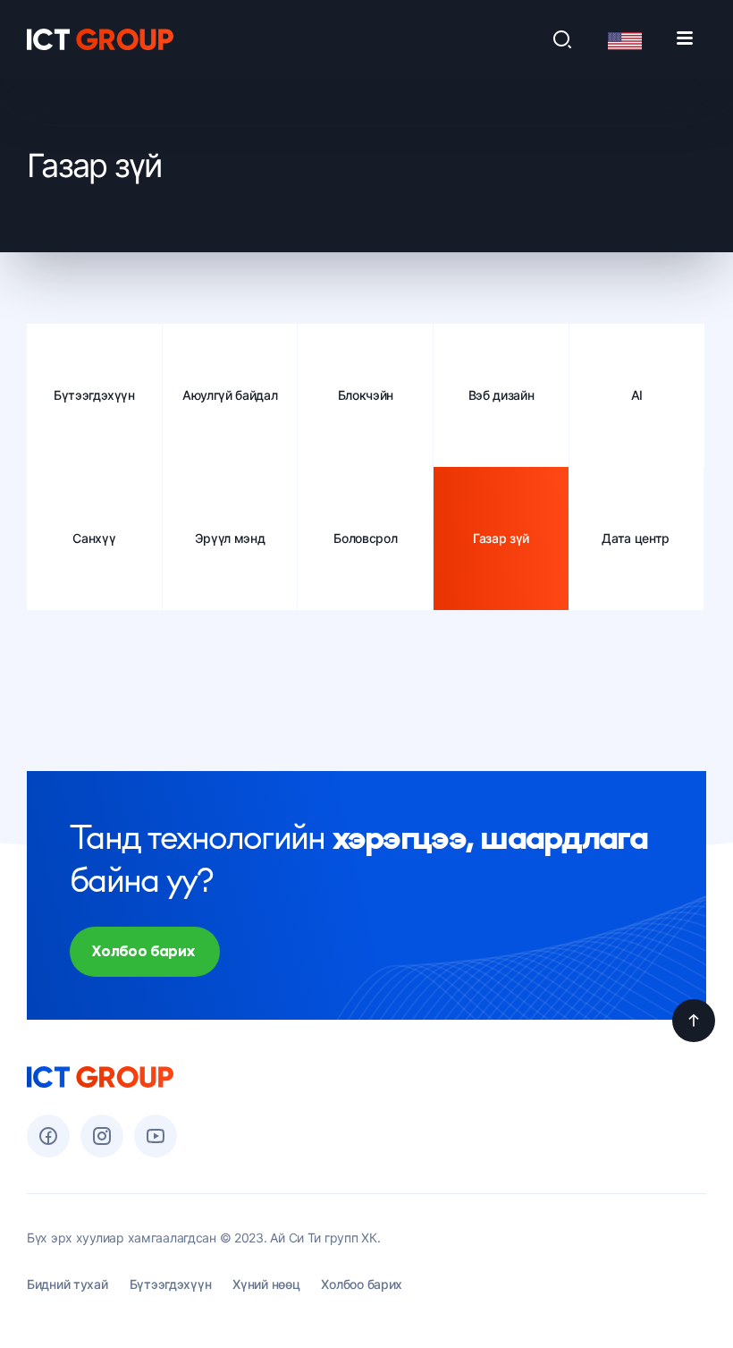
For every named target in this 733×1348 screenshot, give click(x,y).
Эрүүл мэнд (230, 538)
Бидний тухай (67, 1284)
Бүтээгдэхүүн (94, 395)
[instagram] (101, 1136)
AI (637, 395)
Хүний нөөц (265, 1284)
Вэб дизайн (501, 395)
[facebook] (48, 1136)
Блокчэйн (365, 395)
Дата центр (636, 538)
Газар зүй (501, 538)
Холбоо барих (361, 1284)
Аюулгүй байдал (229, 395)
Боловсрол (365, 538)
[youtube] (155, 1136)
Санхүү (93, 538)
